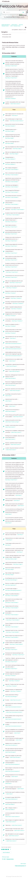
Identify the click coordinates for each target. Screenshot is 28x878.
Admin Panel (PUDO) (17, 416)
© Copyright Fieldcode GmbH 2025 (14, 876)
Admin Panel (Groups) (11, 366)
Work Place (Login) (9, 131)
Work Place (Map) (9, 138)
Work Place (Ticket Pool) (10, 65)
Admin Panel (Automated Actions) (13, 343)
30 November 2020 (6, 36)
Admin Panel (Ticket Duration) (12, 816)
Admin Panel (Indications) (11, 799)
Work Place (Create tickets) (16, 120)
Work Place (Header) (10, 126)
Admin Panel (12, 361)
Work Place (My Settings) (10, 580)
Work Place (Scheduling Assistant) (13, 590)
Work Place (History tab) (10, 559)
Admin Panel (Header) (10, 411)
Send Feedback (6, 852)
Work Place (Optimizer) (10, 585)
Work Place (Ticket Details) (11, 169)
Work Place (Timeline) (10, 98)
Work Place (14, 115)
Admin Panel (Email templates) (12, 764)
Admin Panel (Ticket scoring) (11, 421)
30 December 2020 (6, 34)
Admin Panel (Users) (15, 103)
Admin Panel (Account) (15, 700)
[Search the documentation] (4, 12)
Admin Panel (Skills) (9, 804)
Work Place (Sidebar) (10, 159)
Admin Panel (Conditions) (11, 745)
